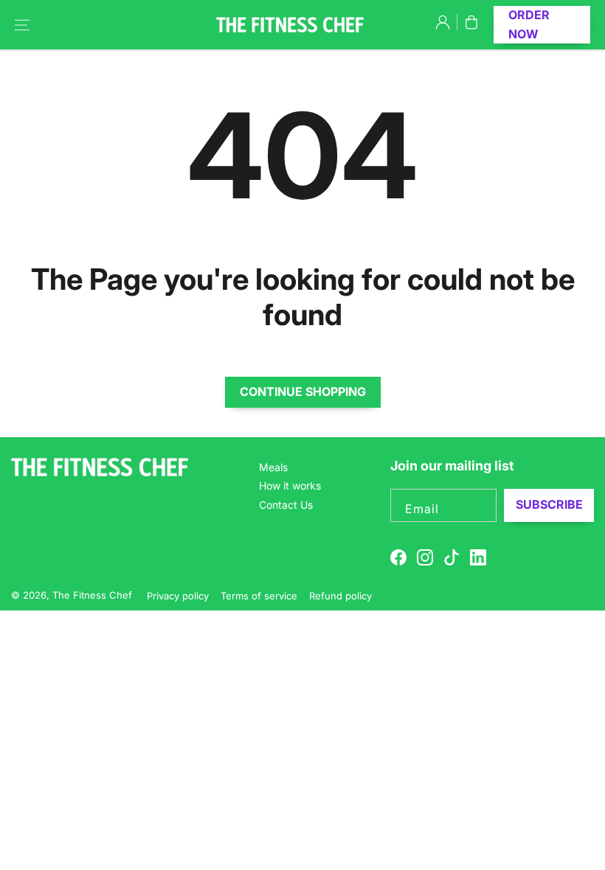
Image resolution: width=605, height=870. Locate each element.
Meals (273, 467)
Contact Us (286, 504)
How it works (290, 485)
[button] (22, 25)
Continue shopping (303, 391)
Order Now (529, 24)
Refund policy (340, 596)
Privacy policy (178, 596)
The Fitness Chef (93, 595)
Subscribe (549, 504)
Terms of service (259, 596)
